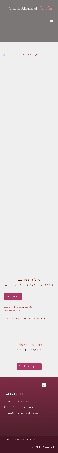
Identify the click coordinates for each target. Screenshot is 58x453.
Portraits (28, 307)
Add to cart (12, 296)
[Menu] (51, 21)
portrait (16, 310)
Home (6, 318)
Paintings (15, 318)
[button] (29, 366)
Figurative (18, 307)
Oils (10, 310)
